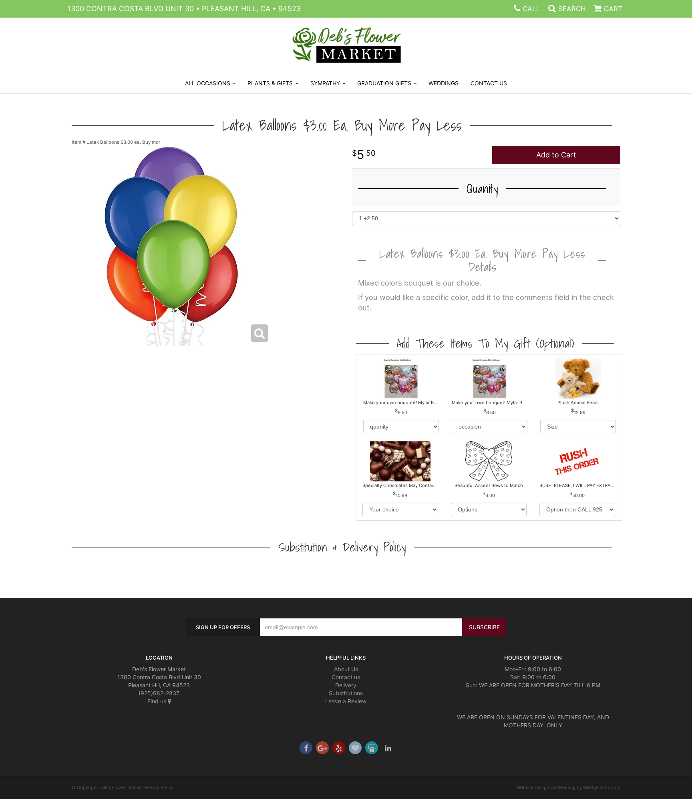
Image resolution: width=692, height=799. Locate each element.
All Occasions (207, 83)
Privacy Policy (158, 787)
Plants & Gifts (270, 83)
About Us (346, 669)
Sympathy (325, 83)
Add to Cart (556, 155)
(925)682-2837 (159, 693)
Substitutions (346, 693)
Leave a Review (345, 701)
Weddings (443, 83)
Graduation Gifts (384, 83)
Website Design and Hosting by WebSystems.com (568, 787)
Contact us (346, 677)
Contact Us (489, 83)
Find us (157, 701)
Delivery (345, 685)
